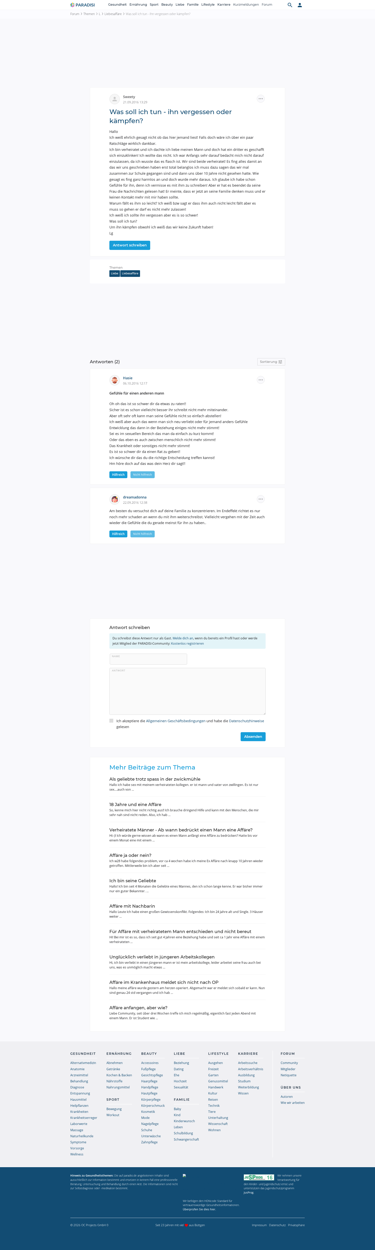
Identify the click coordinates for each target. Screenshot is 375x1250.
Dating (179, 1069)
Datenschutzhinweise (246, 721)
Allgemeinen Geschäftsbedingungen (175, 721)
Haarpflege (149, 1081)
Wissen (243, 1093)
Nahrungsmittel (118, 1087)
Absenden (253, 737)
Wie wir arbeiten (293, 1103)
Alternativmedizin (83, 1063)
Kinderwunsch (184, 1121)
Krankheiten (79, 1112)
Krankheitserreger (83, 1118)
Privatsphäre (296, 1225)
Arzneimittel (79, 1075)
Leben (178, 1127)
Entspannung (80, 1093)
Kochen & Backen (119, 1075)
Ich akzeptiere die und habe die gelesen (190, 724)
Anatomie (77, 1069)
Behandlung (79, 1081)
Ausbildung (246, 1075)
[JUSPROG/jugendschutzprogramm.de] (259, 1177)
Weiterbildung (248, 1087)
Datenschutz (277, 1225)
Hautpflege (149, 1093)
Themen (89, 14)
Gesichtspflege (152, 1075)
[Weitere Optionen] (261, 99)
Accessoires (150, 1063)
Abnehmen (114, 1063)
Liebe (180, 4)
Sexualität (181, 1087)
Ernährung (138, 4)
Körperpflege (151, 1099)
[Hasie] (116, 380)
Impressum (259, 1225)
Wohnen (214, 1130)
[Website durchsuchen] (290, 5)
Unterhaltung (218, 1118)
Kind (177, 1115)
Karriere (223, 4)
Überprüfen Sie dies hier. (199, 1209)
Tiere (212, 1112)
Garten (213, 1075)
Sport (154, 4)
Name (116, 656)
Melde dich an (183, 638)
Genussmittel (218, 1081)
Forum (267, 4)
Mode (145, 1118)
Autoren (287, 1096)
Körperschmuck (153, 1105)
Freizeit (213, 1069)
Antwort (118, 670)
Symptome (78, 1142)
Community (289, 1063)
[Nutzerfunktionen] (300, 5)
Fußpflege (148, 1069)
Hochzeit (180, 1081)
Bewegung (114, 1109)
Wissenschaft (218, 1124)
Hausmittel (78, 1099)
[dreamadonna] (116, 499)
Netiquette (288, 1075)
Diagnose (77, 1087)
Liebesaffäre (113, 14)
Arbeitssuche (247, 1063)
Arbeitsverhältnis (250, 1069)
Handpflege (149, 1087)
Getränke (113, 1069)
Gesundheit (117, 4)
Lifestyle (208, 4)
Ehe (176, 1075)
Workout (112, 1115)
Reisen (213, 1099)
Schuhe (146, 1130)
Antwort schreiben (130, 245)
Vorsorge (77, 1148)
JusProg (249, 1192)
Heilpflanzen (79, 1105)
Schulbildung (183, 1133)
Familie (193, 4)
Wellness (76, 1154)
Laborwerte (78, 1124)
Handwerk (215, 1087)
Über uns (291, 1087)
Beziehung (181, 1063)
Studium (244, 1081)
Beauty (167, 4)
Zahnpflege (149, 1142)
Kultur (212, 1093)
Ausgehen (215, 1063)
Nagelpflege (150, 1124)
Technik (214, 1105)
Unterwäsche (151, 1136)
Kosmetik (148, 1112)
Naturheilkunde (81, 1136)
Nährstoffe (114, 1081)
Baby (177, 1109)
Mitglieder (288, 1069)
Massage (76, 1130)
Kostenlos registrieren (187, 643)
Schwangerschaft (186, 1139)
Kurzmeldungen (246, 4)
